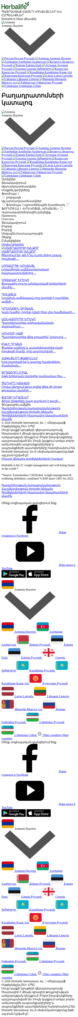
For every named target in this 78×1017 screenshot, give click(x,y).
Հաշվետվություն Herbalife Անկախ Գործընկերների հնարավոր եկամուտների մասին (35, 415)
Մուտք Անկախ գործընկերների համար (32, 458)
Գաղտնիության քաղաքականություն (31, 408)
